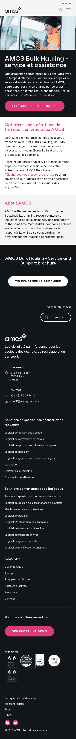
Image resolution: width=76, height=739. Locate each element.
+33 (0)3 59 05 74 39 (22, 395)
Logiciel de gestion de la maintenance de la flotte (33, 502)
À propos (10, 573)
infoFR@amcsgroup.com (24, 401)
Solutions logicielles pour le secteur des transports (34, 496)
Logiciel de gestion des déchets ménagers (30, 458)
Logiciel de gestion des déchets (23, 432)
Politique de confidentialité (20, 698)
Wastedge (11, 464)
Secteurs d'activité (16, 585)
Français (66, 3)
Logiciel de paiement (17, 451)
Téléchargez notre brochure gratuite (29, 174)
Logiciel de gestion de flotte (21, 541)
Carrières (10, 598)
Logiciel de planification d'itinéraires (26, 547)
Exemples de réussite (17, 579)
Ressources (12, 592)
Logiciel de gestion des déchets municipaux (30, 445)
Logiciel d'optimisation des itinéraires (26, 521)
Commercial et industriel (19, 470)
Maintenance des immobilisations (24, 509)
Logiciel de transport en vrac (21, 534)
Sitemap (9, 709)
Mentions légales (15, 703)
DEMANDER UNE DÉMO (29, 631)
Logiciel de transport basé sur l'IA (24, 528)
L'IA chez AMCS (14, 566)
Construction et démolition (20, 477)
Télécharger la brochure (35, 106)
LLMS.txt (9, 715)
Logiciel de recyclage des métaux (25, 438)
